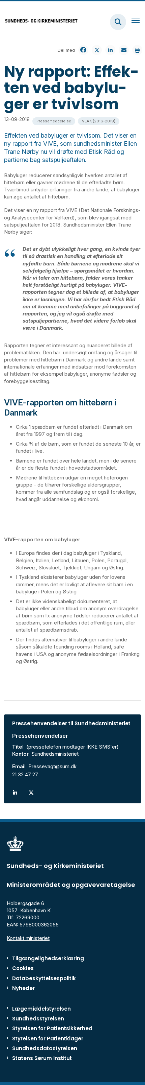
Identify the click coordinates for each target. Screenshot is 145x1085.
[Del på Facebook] (83, 50)
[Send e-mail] (124, 50)
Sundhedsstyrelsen (38, 1018)
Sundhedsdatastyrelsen (44, 1048)
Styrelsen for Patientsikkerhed (52, 1028)
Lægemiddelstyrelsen (41, 1008)
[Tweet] (97, 50)
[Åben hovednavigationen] (138, 22)
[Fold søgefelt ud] (118, 22)
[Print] (137, 50)
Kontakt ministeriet (28, 938)
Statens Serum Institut (42, 1058)
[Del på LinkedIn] (110, 50)
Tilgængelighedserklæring (48, 958)
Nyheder (23, 988)
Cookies (23, 968)
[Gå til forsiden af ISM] (39, 22)
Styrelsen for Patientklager (47, 1038)
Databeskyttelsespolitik (44, 978)
